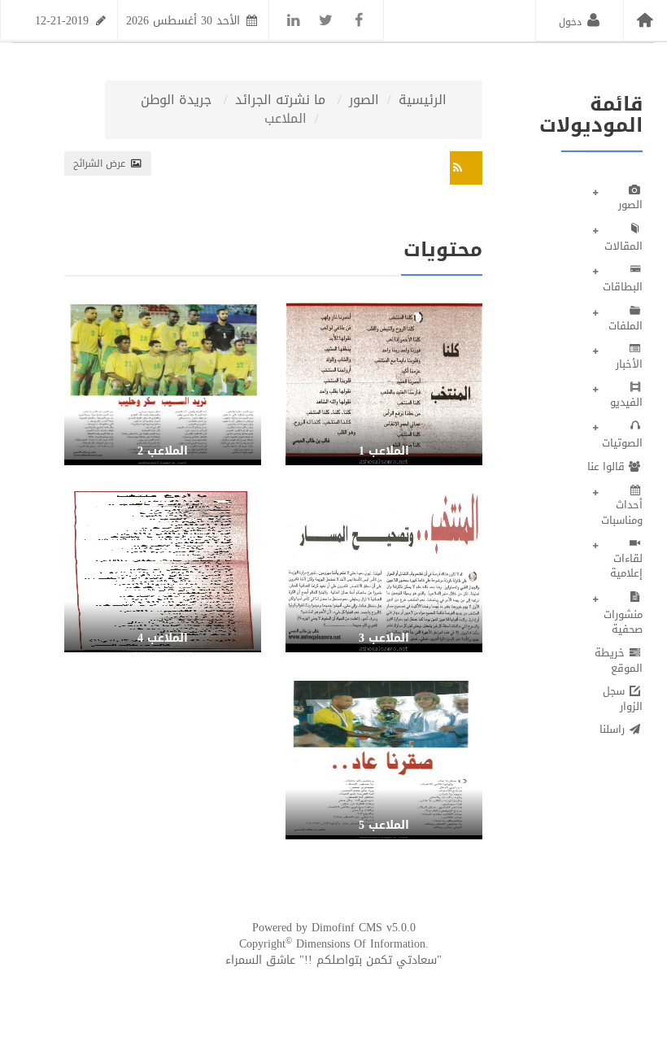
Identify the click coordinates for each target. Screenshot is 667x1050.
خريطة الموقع (619, 660)
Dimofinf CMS (347, 928)
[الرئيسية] (645, 20)
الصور (364, 100)
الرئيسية (423, 100)
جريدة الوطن (176, 100)
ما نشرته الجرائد (280, 100)
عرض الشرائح (101, 163)
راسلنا (613, 729)
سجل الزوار (623, 699)
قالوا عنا (607, 466)
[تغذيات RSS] (466, 168)
